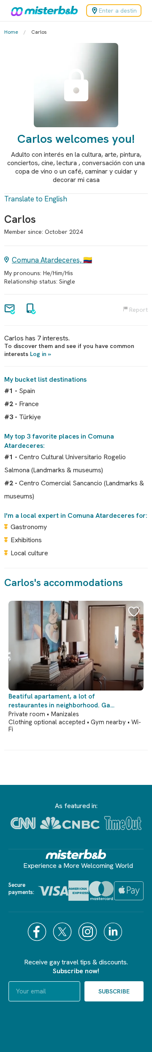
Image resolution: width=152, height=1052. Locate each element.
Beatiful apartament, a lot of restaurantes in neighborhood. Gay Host (61, 701)
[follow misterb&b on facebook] (38, 931)
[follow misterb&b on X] (63, 931)
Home (11, 32)
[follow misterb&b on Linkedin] (114, 931)
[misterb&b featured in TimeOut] (122, 823)
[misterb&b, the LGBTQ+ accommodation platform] (42, 10)
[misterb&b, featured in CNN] (23, 823)
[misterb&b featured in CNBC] (70, 823)
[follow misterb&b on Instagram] (88, 931)
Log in (38, 354)
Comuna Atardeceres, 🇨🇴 (52, 260)
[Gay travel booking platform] (76, 854)
